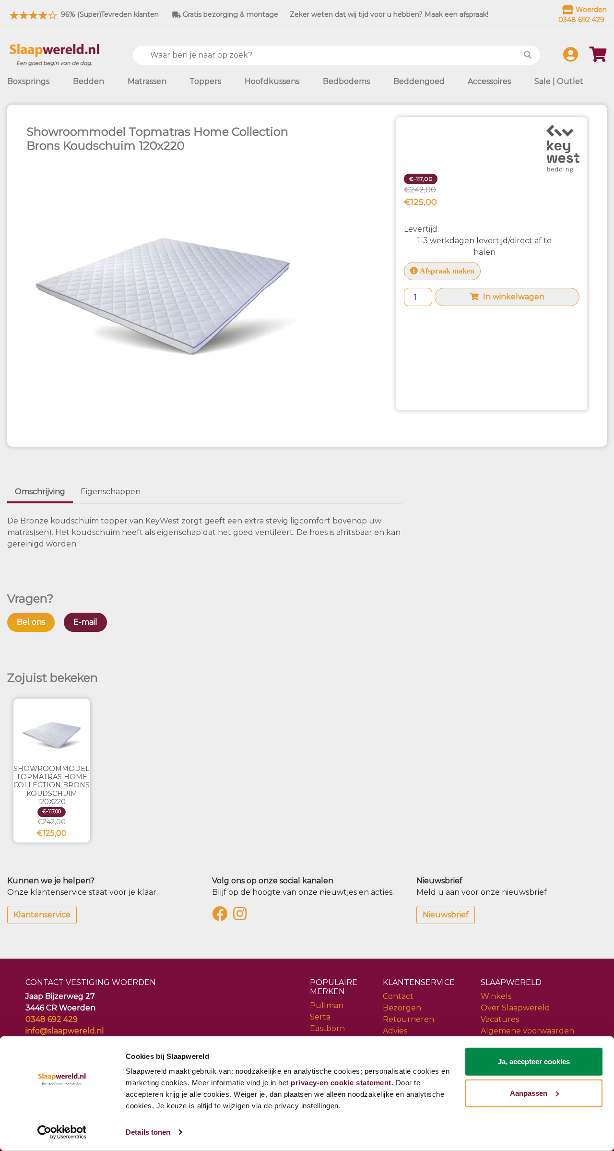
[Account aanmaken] (570, 57)
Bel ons (31, 622)
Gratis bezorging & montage (229, 14)
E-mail (85, 622)
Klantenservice (42, 914)
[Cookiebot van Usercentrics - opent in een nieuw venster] (62, 1132)
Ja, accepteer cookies (534, 1061)
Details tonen (148, 1132)
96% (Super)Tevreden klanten (109, 14)
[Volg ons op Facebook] (221, 916)
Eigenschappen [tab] (111, 491)
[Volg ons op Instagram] (241, 916)
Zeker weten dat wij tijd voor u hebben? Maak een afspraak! (389, 14)
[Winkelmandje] (598, 57)
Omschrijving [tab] (40, 491)
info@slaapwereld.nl (64, 1030)
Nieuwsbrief (446, 914)
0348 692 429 (51, 1019)
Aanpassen (528, 1093)
